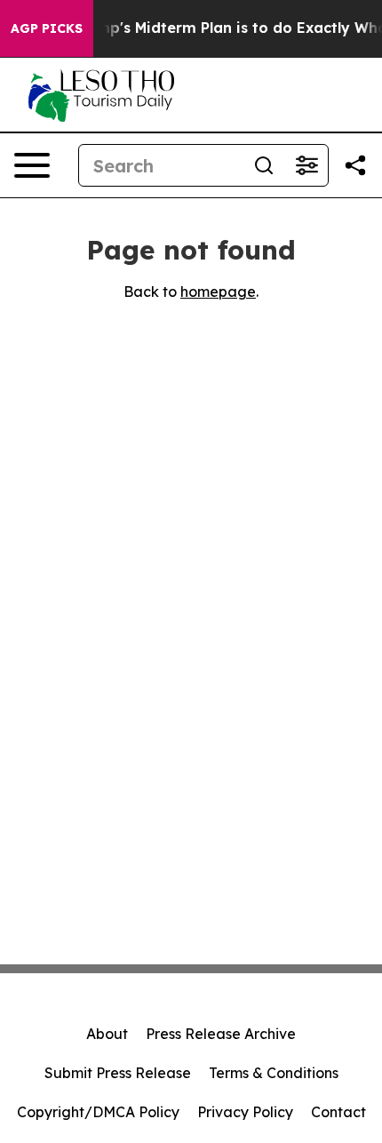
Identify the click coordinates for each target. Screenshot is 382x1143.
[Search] (264, 165)
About (107, 1034)
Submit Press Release (117, 1073)
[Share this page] (355, 165)
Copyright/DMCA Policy (98, 1112)
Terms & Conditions (273, 1073)
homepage (218, 291)
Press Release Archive (221, 1034)
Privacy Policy (245, 1112)
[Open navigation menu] (32, 165)
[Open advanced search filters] (306, 165)
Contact (338, 1112)
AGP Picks (47, 28)
